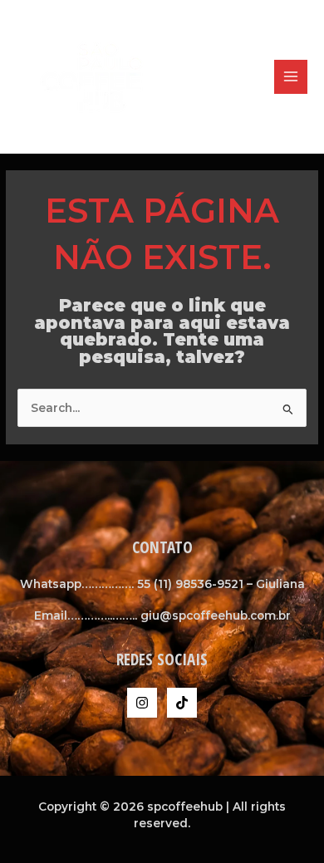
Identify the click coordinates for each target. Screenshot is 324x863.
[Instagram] (142, 703)
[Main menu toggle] (291, 77)
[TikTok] (182, 703)
